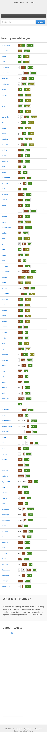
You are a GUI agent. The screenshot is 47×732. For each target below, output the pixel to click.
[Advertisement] (20, 32)
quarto (4, 277)
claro (4, 349)
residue (5, 393)
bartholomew (7, 426)
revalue (5, 365)
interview (5, 67)
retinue (4, 388)
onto (3, 261)
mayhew (5, 470)
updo (4, 189)
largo (4, 106)
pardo (4, 128)
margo (4, 95)
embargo (5, 84)
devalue (5, 564)
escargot (5, 294)
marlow (4, 316)
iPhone (16, 2)
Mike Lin (11, 729)
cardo (4, 111)
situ (3, 376)
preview (5, 542)
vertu (4, 338)
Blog (32, 2)
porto (4, 283)
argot (4, 56)
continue (5, 531)
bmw (3, 443)
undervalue (6, 432)
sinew (4, 371)
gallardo (5, 134)
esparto (5, 145)
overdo (4, 288)
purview (5, 161)
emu (3, 487)
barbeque (5, 410)
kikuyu (4, 498)
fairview (5, 194)
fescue (4, 492)
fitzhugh (5, 581)
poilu (3, 548)
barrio (4, 255)
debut (4, 559)
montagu (5, 515)
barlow (4, 321)
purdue (4, 216)
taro (3, 343)
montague (6, 520)
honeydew (6, 586)
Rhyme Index (28, 729)
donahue (5, 575)
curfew (4, 156)
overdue (5, 211)
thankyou (5, 399)
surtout (4, 332)
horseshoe (6, 178)
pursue (4, 200)
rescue (4, 382)
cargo (4, 100)
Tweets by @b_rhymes (12, 633)
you (3, 404)
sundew (5, 51)
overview (5, 73)
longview (5, 266)
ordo (3, 238)
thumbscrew (6, 227)
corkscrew (6, 45)
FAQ (27, 2)
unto (3, 167)
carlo (4, 305)
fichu (3, 504)
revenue (5, 360)
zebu (4, 448)
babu (4, 172)
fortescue (5, 509)
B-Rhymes (20, 9)
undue (4, 233)
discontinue (6, 570)
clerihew (5, 454)
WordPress (29, 731)
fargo (4, 89)
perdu (4, 205)
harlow (4, 310)
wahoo (4, 327)
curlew (4, 150)
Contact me (19, 729)
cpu (3, 537)
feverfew (5, 78)
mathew (5, 476)
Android (22, 2)
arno (3, 250)
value (4, 415)
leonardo (5, 117)
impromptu (6, 272)
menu (4, 465)
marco (4, 222)
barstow (5, 139)
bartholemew (7, 421)
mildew (4, 459)
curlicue (5, 553)
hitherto (5, 183)
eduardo (5, 354)
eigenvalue (6, 481)
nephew (5, 526)
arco (3, 62)
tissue (4, 437)
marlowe (5, 299)
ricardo (4, 122)
